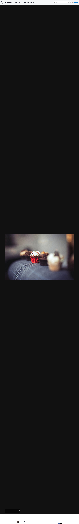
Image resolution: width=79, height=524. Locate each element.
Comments (65, 515)
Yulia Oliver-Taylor (22, 521)
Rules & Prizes (48, 515)
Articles (15, 2)
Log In (73, 2)
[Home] (6, 2)
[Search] (68, 2)
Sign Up (76, 2)
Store (36, 2)
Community (26, 2)
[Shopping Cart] (70, 2)
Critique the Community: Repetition (24, 515)
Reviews (20, 2)
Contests (32, 2)
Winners (14, 515)
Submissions (57, 515)
